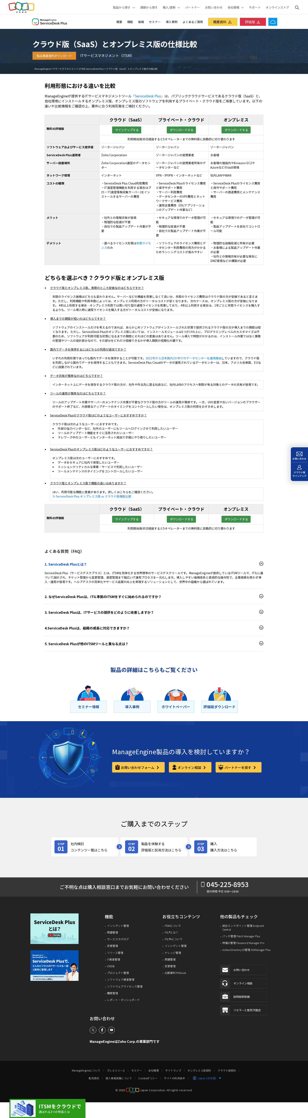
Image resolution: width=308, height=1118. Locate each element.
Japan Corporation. (153, 1090)
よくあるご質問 (192, 22)
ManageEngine (43, 69)
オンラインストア (277, 7)
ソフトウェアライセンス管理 (124, 986)
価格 (141, 22)
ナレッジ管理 (173, 953)
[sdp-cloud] (47, 1108)
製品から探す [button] (122, 7)
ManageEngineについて (86, 1070)
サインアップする (127, 130)
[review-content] (84, 846)
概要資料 (219, 21)
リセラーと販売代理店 (247, 1010)
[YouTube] (111, 1030)
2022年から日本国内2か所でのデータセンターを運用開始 (183, 358)
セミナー (155, 22)
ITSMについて (173, 926)
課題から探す (149, 7)
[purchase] (223, 846)
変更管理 (112, 946)
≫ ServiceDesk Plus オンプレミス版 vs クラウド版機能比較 (91, 496)
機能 (130, 22)
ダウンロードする (181, 130)
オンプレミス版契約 (199, 1070)
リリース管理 (115, 953)
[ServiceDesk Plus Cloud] (272, 22)
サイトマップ (173, 1070)
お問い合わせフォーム (138, 767)
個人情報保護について (119, 1078)
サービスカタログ (118, 939)
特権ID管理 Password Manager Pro (243, 943)
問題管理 (112, 932)
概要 (119, 22)
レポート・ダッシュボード (123, 1000)
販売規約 (94, 1078)
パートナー (192, 7)
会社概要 (153, 1070)
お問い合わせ (214, 7)
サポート (255, 7)
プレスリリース (116, 1070)
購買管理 (112, 993)
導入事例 (171, 22)
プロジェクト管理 (118, 973)
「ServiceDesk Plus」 (148, 95)
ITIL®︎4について (173, 939)
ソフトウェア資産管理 (120, 979)
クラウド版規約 (227, 1070)
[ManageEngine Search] (297, 7)
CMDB (111, 966)
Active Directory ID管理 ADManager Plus (246, 950)
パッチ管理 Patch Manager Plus (241, 936)
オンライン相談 (190, 767)
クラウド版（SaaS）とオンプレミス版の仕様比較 (132, 69)
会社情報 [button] (233, 7)
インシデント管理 (118, 926)
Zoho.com (21, 7)
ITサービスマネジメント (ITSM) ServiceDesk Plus (78, 69)
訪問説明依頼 (241, 997)
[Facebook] (102, 1030)
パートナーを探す (238, 767)
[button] (56, 928)
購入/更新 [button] (169, 7)
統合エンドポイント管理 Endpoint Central (243, 927)
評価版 (250, 21)
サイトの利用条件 (174, 1078)
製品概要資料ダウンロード (54, 56)
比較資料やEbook (175, 973)
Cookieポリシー (148, 1078)
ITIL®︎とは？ (171, 932)
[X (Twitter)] (93, 1030)
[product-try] (154, 846)
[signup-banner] (56, 965)
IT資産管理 (113, 959)
